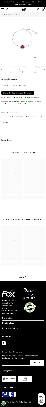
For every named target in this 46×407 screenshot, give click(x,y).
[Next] (43, 58)
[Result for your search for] (7, 9)
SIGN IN (37, 363)
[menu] (2, 9)
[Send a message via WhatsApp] (3, 403)
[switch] (41, 401)
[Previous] (3, 56)
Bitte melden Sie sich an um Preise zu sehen (17, 93)
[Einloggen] (37, 9)
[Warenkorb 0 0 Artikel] (43, 9)
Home (3, 14)
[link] (11, 191)
